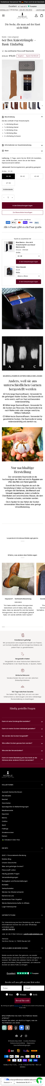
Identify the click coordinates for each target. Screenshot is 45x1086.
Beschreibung (10, 117)
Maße (18, 272)
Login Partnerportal (9, 907)
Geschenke (6, 803)
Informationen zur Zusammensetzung (18, 145)
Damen (4, 836)
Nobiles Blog (6, 859)
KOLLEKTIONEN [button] (7, 785)
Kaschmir (5, 814)
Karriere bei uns (8, 896)
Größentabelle (8, 189)
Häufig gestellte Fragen (10, 874)
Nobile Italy (14, 1041)
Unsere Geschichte (9, 863)
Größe (18, 252)
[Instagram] (26, 1036)
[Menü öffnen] (5, 15)
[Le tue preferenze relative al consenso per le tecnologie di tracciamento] (41, 1081)
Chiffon (4, 821)
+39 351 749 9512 (15, 10)
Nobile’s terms (18, 1005)
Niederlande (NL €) (23, 1082)
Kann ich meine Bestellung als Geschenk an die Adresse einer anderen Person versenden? (19, 759)
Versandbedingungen (10, 877)
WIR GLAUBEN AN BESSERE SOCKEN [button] (15, 948)
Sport (4, 825)
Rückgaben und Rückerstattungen (15, 881)
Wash (7, 151)
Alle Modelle (6, 796)
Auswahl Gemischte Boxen (12, 792)
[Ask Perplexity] (15, 1027)
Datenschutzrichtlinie (17, 1043)
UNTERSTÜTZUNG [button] (8, 915)
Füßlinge (5, 829)
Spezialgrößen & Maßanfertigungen (15, 807)
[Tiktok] (21, 1036)
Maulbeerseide (7, 810)
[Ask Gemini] (21, 1027)
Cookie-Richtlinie (29, 1041)
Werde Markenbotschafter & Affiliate (15, 903)
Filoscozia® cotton (9, 870)
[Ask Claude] (10, 1027)
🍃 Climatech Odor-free (11, 840)
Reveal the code (22, 1000)
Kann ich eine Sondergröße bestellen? (16, 721)
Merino (4, 818)
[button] (22, 212)
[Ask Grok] (27, 1027)
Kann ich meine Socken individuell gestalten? (18, 728)
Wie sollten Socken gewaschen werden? (17, 743)
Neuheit (5, 799)
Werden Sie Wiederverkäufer (13, 892)
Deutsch (7, 1082)
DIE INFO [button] (5, 848)
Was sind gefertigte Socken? (13, 866)
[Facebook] (16, 1036)
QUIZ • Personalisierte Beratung (14, 855)
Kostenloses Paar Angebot (12, 899)
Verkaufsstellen (8, 888)
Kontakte (5, 885)
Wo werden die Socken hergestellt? (15, 736)
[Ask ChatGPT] (4, 1027)
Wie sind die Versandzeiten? (12, 750)
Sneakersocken (8, 832)
